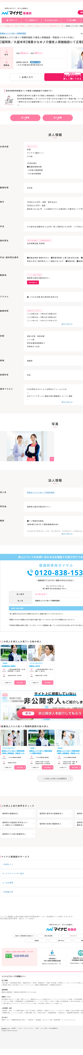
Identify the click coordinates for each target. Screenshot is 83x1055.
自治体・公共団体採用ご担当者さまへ (24, 935)
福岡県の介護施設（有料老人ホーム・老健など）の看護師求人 (15, 823)
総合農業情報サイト (31, 1001)
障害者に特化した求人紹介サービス (13, 985)
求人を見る (20, 682)
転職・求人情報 (51, 983)
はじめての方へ (52, 20)
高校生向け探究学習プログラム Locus (25, 992)
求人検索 (72, 20)
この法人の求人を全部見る (55, 778)
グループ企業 (43, 1028)
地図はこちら (34, 62)
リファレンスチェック (68, 1020)
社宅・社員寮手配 (55, 1020)
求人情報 (25, 117)
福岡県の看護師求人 (10, 813)
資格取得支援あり (46, 240)
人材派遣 (4, 1010)
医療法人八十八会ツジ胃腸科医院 (13, 33)
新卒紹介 (39, 1010)
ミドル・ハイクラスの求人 (73, 983)
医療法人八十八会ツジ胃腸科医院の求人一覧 (49, 26)
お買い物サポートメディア (10, 1003)
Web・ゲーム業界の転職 (16, 1010)
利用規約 (36, 940)
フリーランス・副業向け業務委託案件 (37, 985)
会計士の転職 (75, 1010)
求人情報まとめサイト (8, 999)
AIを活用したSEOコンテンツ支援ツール (50, 1003)
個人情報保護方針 (53, 1028)
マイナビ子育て (44, 1001)
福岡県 (22, 26)
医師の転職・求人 (31, 1012)
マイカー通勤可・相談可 (34, 275)
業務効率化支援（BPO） (19, 1020)
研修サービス (5, 1020)
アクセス (20, 1028)
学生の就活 (5, 983)
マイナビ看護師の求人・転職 (9, 26)
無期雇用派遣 (52, 1012)
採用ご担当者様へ (49, 935)
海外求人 (61, 983)
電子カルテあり (32, 146)
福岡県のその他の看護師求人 (14, 834)
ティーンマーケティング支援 (63, 999)
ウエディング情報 (8, 1001)
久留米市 (30, 26)
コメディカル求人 (18, 1012)
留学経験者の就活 (15, 983)
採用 (37, 1028)
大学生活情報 (78, 999)
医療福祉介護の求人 (56, 985)
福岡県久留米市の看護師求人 (51, 813)
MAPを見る (32, 282)
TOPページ (13, 20)
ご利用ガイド (33, 20)
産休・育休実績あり (33, 240)
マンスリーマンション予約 (28, 1003)
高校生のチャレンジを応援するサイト (42, 999)
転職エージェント (50, 1010)
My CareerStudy (75, 1001)
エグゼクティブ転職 (63, 1010)
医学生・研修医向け (39, 983)
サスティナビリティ (29, 1028)
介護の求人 (61, 1012)
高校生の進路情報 (7, 992)
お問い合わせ (61, 940)
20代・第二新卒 (30, 1010)
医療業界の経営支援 (73, 1012)
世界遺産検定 (19, 1001)
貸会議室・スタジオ (41, 1020)
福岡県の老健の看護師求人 (50, 823)
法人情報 (58, 117)
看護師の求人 (7, 1012)
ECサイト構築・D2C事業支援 (59, 1001)
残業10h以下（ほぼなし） (35, 311)
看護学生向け (27, 983)
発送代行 (31, 1020)
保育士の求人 (42, 1012)
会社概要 (13, 1028)
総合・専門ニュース (23, 999)
